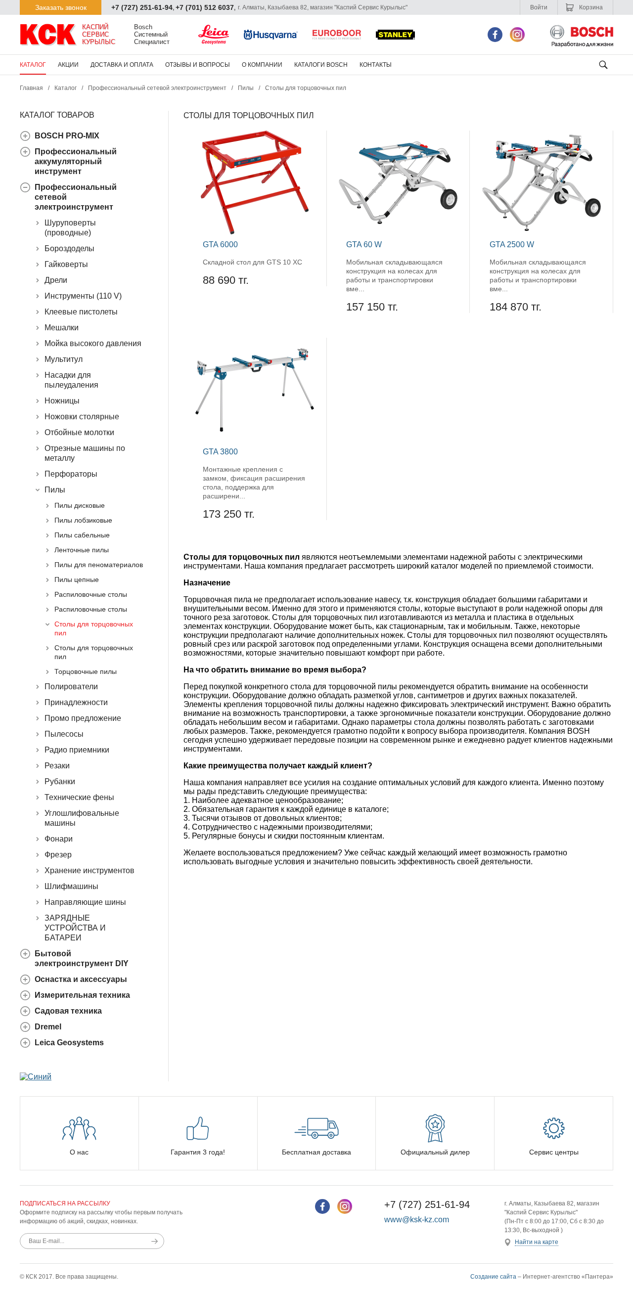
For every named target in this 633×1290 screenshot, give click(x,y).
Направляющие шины (85, 902)
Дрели (56, 280)
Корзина (590, 7)
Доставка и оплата (121, 64)
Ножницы (62, 401)
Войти (538, 7)
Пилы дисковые (79, 505)
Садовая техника (68, 1011)
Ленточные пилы (81, 550)
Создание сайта (493, 1276)
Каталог (33, 64)
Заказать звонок (61, 7)
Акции (68, 64)
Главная (31, 88)
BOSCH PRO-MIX (67, 136)
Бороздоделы (69, 248)
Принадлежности (76, 702)
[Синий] (35, 1076)
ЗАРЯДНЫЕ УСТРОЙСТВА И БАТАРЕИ (75, 928)
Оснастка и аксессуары (81, 979)
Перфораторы (71, 474)
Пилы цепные (76, 579)
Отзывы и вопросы (197, 64)
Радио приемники (77, 750)
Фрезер (58, 854)
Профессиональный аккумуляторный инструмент (76, 161)
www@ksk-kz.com (416, 1219)
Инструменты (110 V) (83, 296)
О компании (262, 64)
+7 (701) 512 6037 (205, 7)
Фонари (59, 839)
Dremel (48, 1027)
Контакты (376, 64)
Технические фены (79, 797)
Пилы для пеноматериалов (98, 565)
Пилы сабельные (82, 535)
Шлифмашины (71, 886)
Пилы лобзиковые (83, 520)
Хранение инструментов (90, 870)
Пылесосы (64, 734)
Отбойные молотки (79, 432)
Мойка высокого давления (93, 343)
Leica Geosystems (69, 1042)
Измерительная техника (82, 995)
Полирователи (71, 686)
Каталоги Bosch (321, 64)
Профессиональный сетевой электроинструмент (157, 88)
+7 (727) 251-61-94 (142, 7)
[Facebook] (495, 34)
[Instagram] (517, 34)
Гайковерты (66, 264)
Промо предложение (83, 718)
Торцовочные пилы (85, 671)
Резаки (57, 765)
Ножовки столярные (82, 416)
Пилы (246, 88)
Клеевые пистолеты (81, 312)
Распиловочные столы (90, 594)
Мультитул (64, 359)
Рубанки (60, 781)
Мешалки (62, 327)
